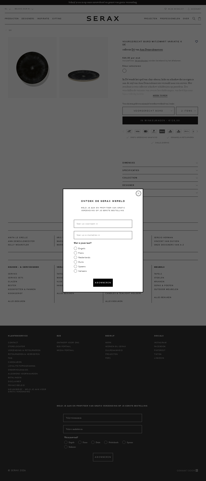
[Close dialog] (138, 193)
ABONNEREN (103, 282)
